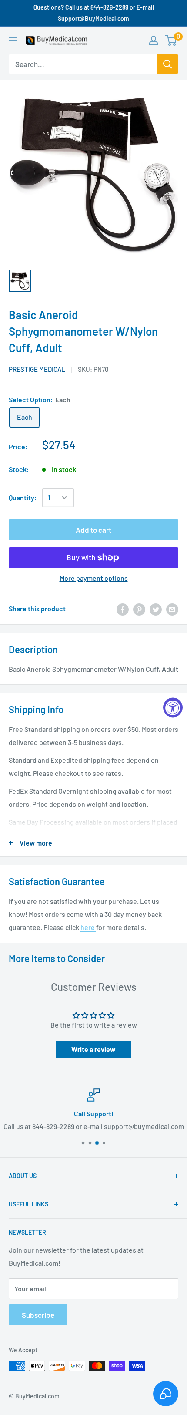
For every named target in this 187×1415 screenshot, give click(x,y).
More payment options (94, 578)
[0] (171, 40)
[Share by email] (172, 609)
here (88, 927)
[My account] (153, 40)
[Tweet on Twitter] (156, 609)
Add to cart (93, 530)
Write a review (93, 1049)
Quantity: (23, 497)
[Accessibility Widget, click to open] (173, 708)
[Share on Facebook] (123, 609)
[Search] (167, 64)
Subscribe (38, 1315)
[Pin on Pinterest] (139, 609)
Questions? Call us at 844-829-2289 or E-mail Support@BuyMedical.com (93, 12)
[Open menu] (13, 40)
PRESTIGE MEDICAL (37, 369)
